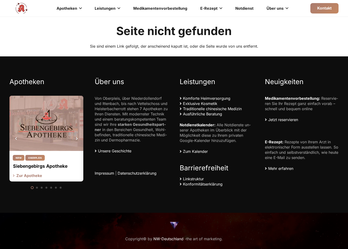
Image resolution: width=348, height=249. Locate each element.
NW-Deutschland (168, 238)
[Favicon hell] (174, 225)
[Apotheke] (22, 8)
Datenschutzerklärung (137, 173)
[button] (80, 8)
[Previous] (16, 138)
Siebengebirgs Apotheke (40, 166)
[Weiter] (76, 138)
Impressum (104, 173)
